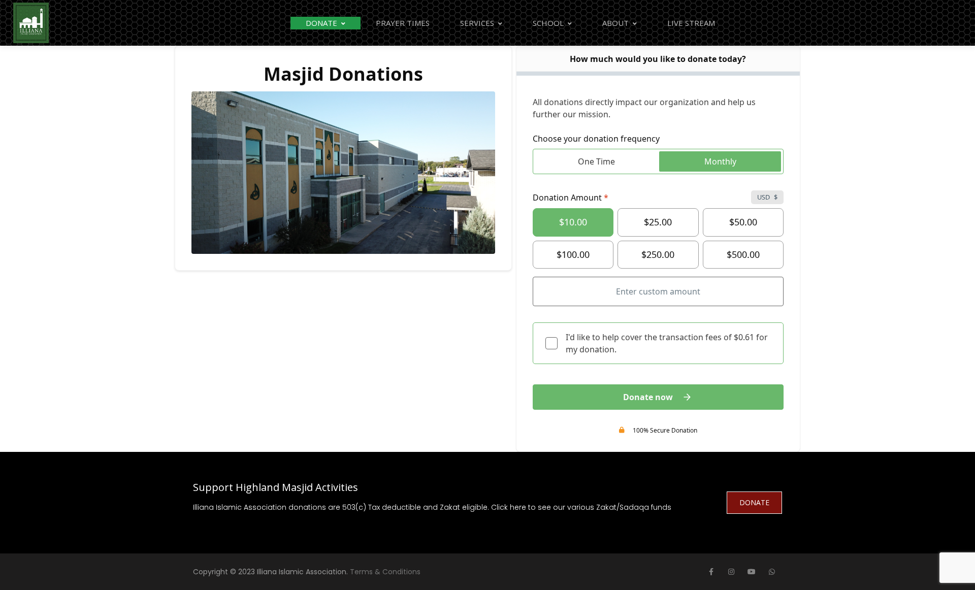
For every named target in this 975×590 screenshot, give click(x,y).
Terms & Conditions (385, 572)
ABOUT (615, 23)
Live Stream (691, 23)
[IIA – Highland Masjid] (31, 23)
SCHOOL (548, 23)
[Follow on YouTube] (751, 572)
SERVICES (477, 23)
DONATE (754, 502)
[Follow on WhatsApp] (772, 572)
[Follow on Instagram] (731, 572)
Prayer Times (403, 23)
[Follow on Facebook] (711, 572)
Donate (321, 23)
